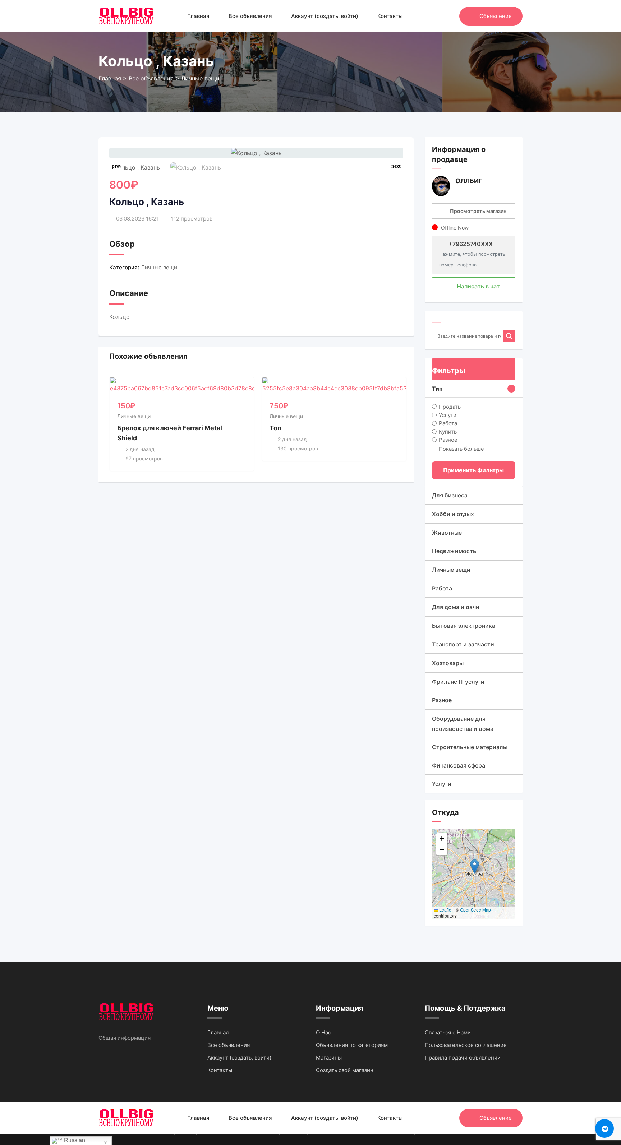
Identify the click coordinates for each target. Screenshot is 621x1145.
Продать (450, 406)
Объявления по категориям (352, 1045)
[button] (396, 166)
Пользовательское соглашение (466, 1045)
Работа (448, 423)
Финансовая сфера (458, 765)
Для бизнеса (450, 495)
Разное (448, 439)
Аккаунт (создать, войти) (324, 16)
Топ (275, 428)
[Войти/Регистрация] (450, 16)
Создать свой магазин (344, 1070)
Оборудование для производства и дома (462, 723)
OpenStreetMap (475, 910)
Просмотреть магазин (478, 211)
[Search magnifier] (509, 336)
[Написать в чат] (438, 16)
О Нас (323, 1032)
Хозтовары (448, 663)
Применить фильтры (473, 470)
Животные (447, 532)
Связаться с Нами (448, 1032)
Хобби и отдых (453, 514)
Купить (448, 431)
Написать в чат (477, 286)
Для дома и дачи (455, 607)
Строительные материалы (469, 747)
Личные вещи (159, 267)
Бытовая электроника (463, 625)
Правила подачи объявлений (463, 1057)
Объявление (495, 16)
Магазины (329, 1057)
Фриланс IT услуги (458, 681)
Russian (74, 1140)
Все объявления (250, 16)
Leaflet (445, 910)
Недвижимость (454, 551)
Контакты (390, 16)
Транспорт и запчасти (463, 644)
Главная (198, 16)
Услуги (447, 414)
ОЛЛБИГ (468, 181)
